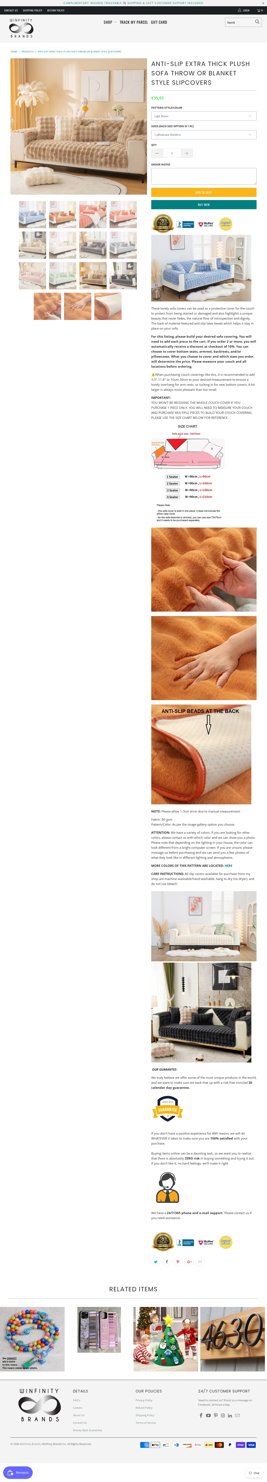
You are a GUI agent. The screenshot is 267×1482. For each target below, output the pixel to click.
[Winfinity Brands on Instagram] (223, 1415)
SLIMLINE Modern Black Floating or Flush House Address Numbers (232, 1339)
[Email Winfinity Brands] (237, 1415)
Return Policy (56, 10)
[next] (139, 126)
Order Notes (160, 164)
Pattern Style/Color (166, 108)
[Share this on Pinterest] (178, 1261)
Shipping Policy (32, 10)
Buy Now (204, 204)
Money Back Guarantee (87, 1430)
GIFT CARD (159, 22)
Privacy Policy (144, 1400)
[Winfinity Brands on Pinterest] (216, 1415)
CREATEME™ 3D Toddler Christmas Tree (166, 1339)
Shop (108, 22)
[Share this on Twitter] (155, 1261)
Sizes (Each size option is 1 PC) (172, 126)
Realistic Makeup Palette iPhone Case (99, 1330)
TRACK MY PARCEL (134, 22)
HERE (228, 866)
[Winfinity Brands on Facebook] (201, 1415)
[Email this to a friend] (200, 1261)
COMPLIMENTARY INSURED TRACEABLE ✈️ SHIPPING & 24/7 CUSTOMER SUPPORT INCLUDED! (133, 3)
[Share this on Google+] (189, 1261)
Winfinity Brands (30, 1444)
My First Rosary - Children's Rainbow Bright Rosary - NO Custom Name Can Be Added (32, 1339)
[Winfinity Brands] (21, 29)
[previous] (17, 126)
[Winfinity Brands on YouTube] (208, 1415)
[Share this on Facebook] (166, 1261)
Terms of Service (146, 1423)
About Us (78, 1415)
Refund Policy (144, 1408)
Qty (154, 145)
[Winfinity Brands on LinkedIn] (230, 1415)
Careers (77, 1408)
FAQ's (76, 1400)
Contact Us (11, 10)
